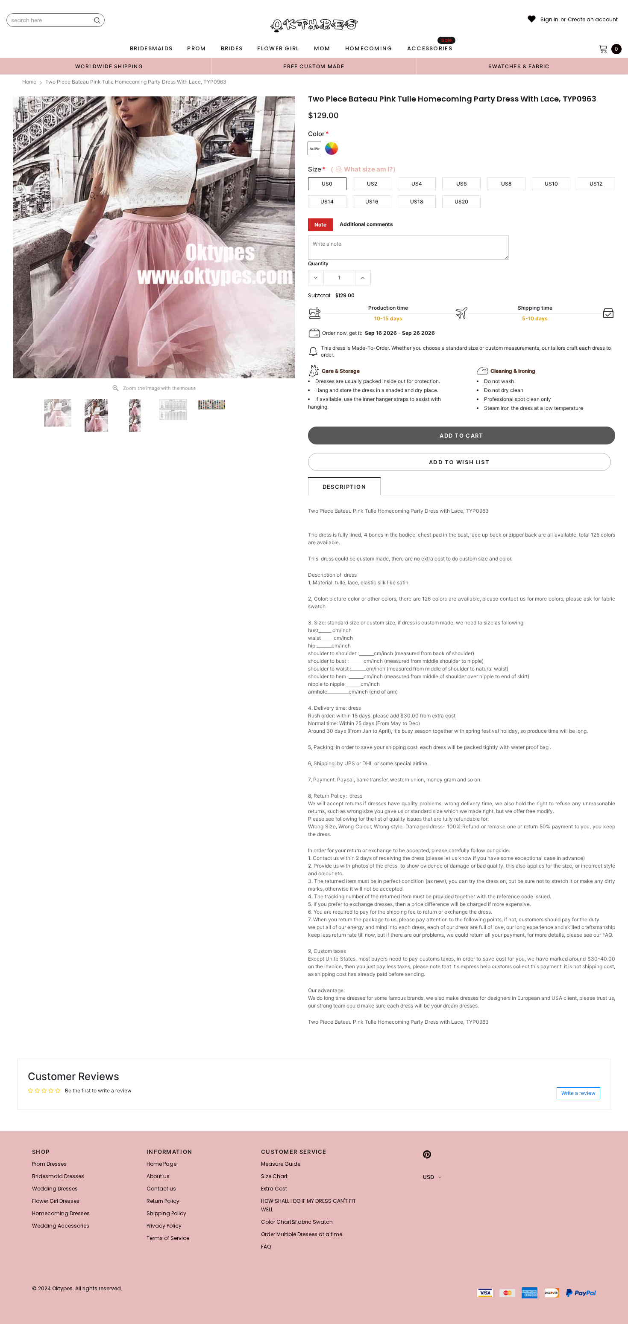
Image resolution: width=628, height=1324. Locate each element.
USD (428, 1177)
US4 (416, 183)
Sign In (549, 19)
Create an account (593, 19)
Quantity (318, 263)
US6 (461, 183)
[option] (108, 66)
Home (29, 81)
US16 (372, 201)
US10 (551, 183)
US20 (461, 201)
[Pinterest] (427, 1154)
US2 (372, 183)
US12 (596, 183)
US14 (327, 201)
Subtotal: (320, 295)
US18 (416, 201)
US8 (506, 183)
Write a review (578, 1093)
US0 (327, 183)
